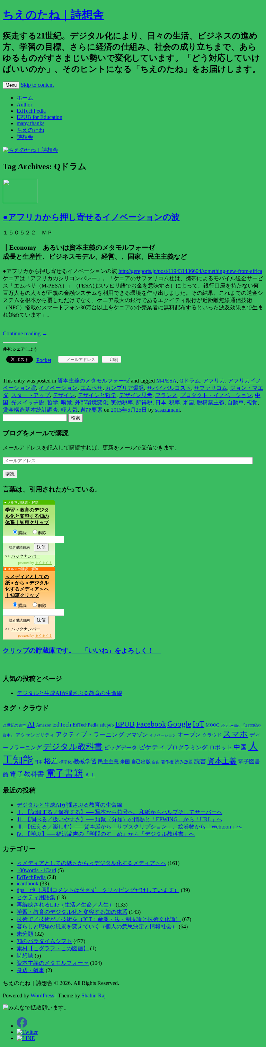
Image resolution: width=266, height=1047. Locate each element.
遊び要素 (91, 410)
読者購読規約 (19, 547)
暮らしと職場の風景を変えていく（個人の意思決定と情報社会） (97, 926)
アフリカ (214, 381)
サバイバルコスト (169, 388)
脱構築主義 (210, 402)
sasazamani (167, 410)
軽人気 (69, 410)
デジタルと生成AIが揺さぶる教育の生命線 (69, 693)
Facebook (151, 724)
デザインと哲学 (97, 395)
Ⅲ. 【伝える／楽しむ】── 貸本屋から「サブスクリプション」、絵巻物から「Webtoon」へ (129, 827)
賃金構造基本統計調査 (30, 410)
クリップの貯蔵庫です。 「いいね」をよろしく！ (82, 650)
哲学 (52, 402)
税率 (174, 402)
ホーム (25, 98)
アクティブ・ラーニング (90, 734)
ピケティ (152, 747)
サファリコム (210, 388)
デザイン (64, 395)
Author (24, 105)
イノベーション (58, 388)
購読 (22, 532)
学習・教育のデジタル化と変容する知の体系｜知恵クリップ (27, 516)
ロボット (220, 747)
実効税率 (122, 402)
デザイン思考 (135, 395)
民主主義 (108, 761)
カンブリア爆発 (124, 388)
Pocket (43, 360)
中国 (240, 747)
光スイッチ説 (27, 402)
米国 (188, 402)
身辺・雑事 (30, 970)
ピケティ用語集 (36, 897)
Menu (11, 85)
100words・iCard (36, 870)
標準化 (65, 761)
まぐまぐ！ (43, 563)
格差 (51, 761)
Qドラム (189, 381)
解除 (42, 532)
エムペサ (91, 388)
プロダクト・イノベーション (216, 395)
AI (31, 724)
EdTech (62, 724)
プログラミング (186, 747)
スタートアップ (30, 395)
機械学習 (85, 761)
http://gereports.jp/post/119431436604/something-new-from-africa (190, 271)
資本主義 (222, 761)
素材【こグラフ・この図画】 (53, 948)
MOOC (212, 725)
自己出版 (141, 761)
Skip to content (37, 85)
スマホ (235, 734)
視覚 (252, 402)
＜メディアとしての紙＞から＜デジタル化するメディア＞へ (91, 863)
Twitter (234, 725)
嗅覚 (66, 402)
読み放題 (184, 761)
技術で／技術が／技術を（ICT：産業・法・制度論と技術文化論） (99, 919)
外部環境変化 (91, 402)
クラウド (212, 735)
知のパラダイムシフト (44, 941)
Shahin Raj (93, 995)
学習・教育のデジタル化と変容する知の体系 (72, 912)
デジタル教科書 (73, 746)
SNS (224, 725)
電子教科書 (27, 774)
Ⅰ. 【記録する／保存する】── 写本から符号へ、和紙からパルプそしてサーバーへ (119, 812)
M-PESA (166, 381)
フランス (166, 395)
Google (179, 723)
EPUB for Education (39, 117)
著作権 (167, 761)
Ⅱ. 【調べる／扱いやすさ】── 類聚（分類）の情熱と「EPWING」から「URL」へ (119, 819)
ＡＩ (90, 775)
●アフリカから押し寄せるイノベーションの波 (91, 217)
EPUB (125, 724)
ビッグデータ (120, 747)
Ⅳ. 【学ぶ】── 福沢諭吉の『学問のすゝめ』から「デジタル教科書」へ (106, 834)
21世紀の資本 (14, 725)
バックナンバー (25, 556)
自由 (156, 762)
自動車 (235, 402)
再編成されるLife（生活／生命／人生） (65, 905)
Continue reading (25, 333)
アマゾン (137, 735)
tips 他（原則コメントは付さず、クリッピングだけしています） (98, 890)
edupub (107, 725)
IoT (198, 724)
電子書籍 (64, 773)
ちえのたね (30, 130)
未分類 (25, 934)
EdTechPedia (31, 111)
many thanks (30, 123)
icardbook (27, 883)
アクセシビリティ (35, 735)
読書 (200, 761)
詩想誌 (25, 956)
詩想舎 (25, 137)
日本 (160, 402)
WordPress (42, 995)
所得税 (144, 402)
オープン (189, 734)
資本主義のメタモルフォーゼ (93, 381)
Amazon (44, 725)
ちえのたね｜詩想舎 (53, 14)
